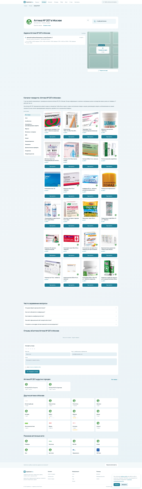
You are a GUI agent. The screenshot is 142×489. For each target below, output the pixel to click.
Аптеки (44, 2)
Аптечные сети (51, 476)
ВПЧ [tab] (26, 135)
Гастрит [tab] (27, 138)
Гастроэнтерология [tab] (29, 141)
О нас (71, 2)
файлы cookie (124, 476)
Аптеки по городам (51, 474)
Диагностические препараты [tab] (31, 147)
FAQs (61, 2)
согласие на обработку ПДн (35, 367)
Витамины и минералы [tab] (30, 132)
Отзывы (56, 2)
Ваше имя (27, 351)
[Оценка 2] (28, 349)
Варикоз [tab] (27, 128)
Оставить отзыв (47, 25)
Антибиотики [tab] (28, 121)
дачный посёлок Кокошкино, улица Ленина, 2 (40, 37)
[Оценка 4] (32, 349)
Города (37, 2)
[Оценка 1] (26, 349)
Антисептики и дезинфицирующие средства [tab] (32, 125)
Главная (25, 5)
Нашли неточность (111, 465)
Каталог (50, 2)
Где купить (52, 137)
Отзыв (26, 357)
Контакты (77, 2)
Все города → (114, 379)
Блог (66, 2)
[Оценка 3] (30, 349)
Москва (30, 5)
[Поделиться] (88, 20)
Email (79, 351)
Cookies (97, 478)
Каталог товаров (51, 478)
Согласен (117, 484)
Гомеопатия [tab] (27, 144)
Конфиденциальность (100, 476)
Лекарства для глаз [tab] (29, 153)
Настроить (124, 484)
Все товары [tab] (27, 114)
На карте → (81, 37)
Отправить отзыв (33, 371)
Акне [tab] (26, 118)
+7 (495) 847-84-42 (101, 21)
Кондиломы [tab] (28, 150)
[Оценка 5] (34, 349)
